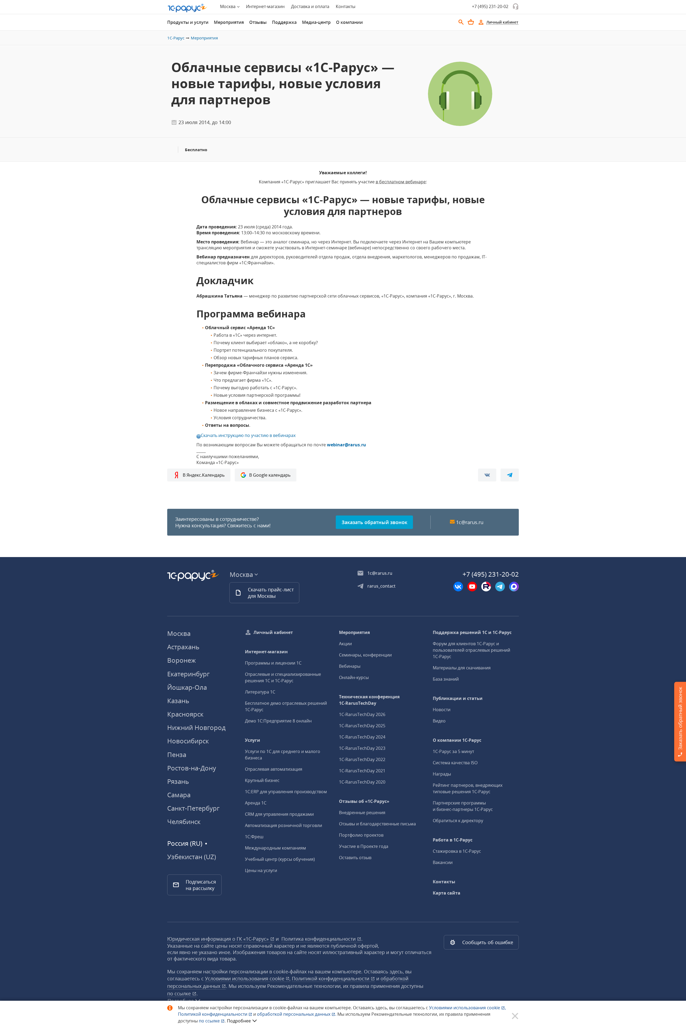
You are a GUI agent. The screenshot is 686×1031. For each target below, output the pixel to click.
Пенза (176, 754)
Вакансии (443, 862)
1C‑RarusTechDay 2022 (362, 759)
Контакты (345, 6)
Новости (441, 710)
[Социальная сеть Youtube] (472, 586)
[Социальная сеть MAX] (514, 586)
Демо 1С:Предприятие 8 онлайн (278, 721)
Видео (439, 721)
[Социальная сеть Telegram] (500, 586)
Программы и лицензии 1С (273, 663)
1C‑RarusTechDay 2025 (362, 726)
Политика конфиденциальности (319, 939)
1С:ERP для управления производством (286, 792)
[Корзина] (471, 22)
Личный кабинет (273, 632)
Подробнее (239, 1021)
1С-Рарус (175, 37)
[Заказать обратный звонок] (515, 6)
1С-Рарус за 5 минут (453, 751)
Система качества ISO (455, 763)
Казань (178, 700)
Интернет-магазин (265, 6)
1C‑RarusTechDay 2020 (362, 782)
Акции (345, 644)
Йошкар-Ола (187, 687)
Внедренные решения (362, 812)
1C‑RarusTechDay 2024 (362, 737)
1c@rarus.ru (469, 522)
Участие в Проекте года (363, 846)
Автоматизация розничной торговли (283, 825)
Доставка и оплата (310, 6)
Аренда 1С (255, 803)
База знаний (446, 679)
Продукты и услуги (187, 22)
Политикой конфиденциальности (213, 1014)
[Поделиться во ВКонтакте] (487, 475)
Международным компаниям (275, 848)
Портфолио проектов (361, 835)
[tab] (187, 22)
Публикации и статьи (458, 698)
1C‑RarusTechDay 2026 (362, 714)
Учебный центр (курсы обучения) (280, 859)
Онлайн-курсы (354, 677)
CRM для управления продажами (279, 814)
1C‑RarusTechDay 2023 (362, 748)
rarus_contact (381, 586)
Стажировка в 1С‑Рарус (457, 851)
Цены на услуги (261, 870)
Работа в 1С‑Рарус (452, 840)
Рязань (178, 781)
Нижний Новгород (196, 727)
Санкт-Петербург (193, 808)
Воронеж (181, 660)
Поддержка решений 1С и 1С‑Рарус (472, 632)
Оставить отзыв (355, 858)
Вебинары (349, 666)
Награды (442, 774)
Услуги (252, 740)
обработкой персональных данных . (297, 1014)
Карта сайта (446, 893)
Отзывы (258, 22)
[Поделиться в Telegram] (510, 475)
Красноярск (185, 714)
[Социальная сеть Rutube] (486, 586)
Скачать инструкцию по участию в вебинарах (248, 435)
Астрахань (183, 646)
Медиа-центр (316, 22)
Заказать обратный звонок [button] (374, 522)
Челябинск (183, 821)
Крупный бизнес (262, 780)
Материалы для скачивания (462, 668)
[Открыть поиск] (461, 22)
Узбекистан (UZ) (191, 856)
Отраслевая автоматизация (273, 769)
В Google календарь (269, 475)
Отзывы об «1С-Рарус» (364, 801)
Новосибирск (188, 740)
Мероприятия (229, 22)
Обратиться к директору (458, 821)
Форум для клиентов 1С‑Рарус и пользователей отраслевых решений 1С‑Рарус (471, 650)
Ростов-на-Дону (191, 767)
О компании (349, 22)
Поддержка (284, 22)
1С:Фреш (254, 837)
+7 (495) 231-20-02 (490, 6)
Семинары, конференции (365, 655)
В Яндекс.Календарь (204, 475)
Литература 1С (260, 692)
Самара (179, 794)
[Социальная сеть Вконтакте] (458, 586)
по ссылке (179, 993)
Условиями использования (467, 1008)
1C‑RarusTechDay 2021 (362, 771)
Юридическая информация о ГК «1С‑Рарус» (218, 939)
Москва (179, 633)
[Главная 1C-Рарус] (187, 8)
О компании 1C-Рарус (457, 740)
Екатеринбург (188, 673)
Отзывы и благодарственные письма (377, 824)
